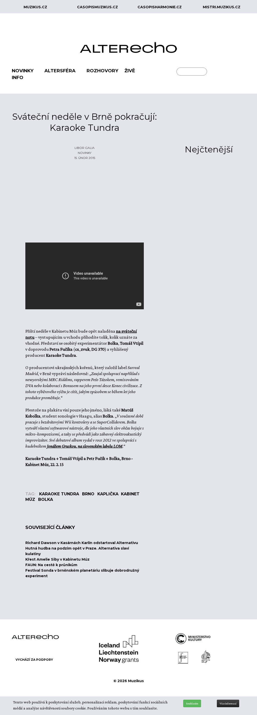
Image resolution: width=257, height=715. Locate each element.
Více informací (228, 703)
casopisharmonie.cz (160, 7)
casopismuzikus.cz (97, 7)
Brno (88, 494)
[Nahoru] (249, 690)
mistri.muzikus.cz (221, 7)
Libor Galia (85, 148)
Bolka (45, 499)
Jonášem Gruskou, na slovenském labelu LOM (84, 446)
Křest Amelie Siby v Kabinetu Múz (57, 559)
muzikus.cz (35, 7)
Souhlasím (192, 703)
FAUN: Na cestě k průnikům (51, 565)
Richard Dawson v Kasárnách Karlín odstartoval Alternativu (81, 543)
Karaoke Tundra (59, 494)
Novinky (84, 153)
